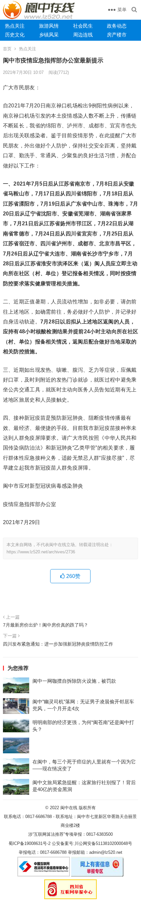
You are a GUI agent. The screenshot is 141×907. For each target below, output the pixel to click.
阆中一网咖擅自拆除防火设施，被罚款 (74, 681)
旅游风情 (49, 26)
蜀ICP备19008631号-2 (29, 843)
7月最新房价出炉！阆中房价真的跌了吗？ (45, 625)
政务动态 (117, 26)
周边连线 (83, 34)
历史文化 (15, 34)
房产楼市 (117, 34)
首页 (7, 48)
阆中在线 (68, 807)
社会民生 (83, 26)
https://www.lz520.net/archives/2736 (41, 551)
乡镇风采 (49, 34)
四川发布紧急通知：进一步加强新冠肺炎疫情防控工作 (58, 644)
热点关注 (15, 26)
